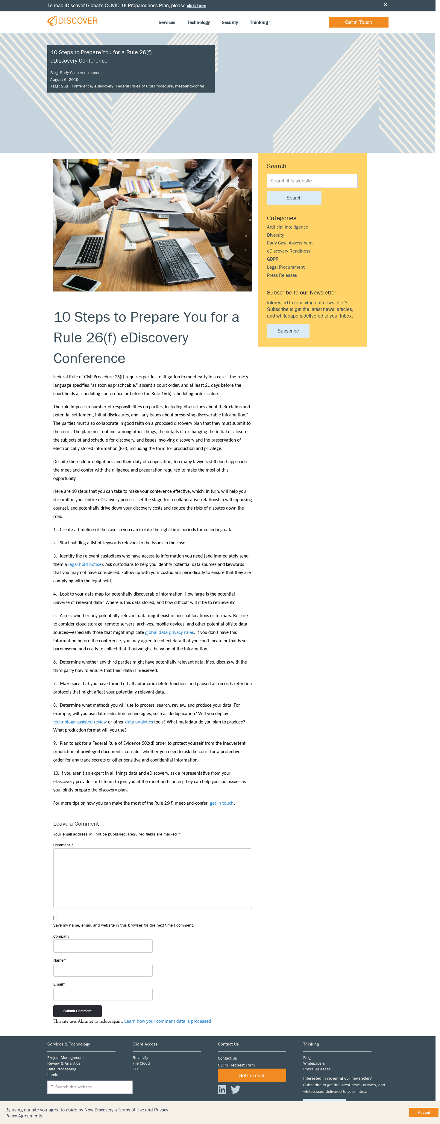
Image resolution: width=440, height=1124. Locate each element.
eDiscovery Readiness (288, 251)
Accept (424, 1113)
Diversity (275, 235)
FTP (136, 1069)
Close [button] (386, 4)
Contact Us (227, 1058)
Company (61, 936)
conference (82, 86)
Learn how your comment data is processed (167, 1021)
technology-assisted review (80, 722)
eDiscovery (103, 86)
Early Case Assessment (81, 72)
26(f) (65, 86)
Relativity (140, 1057)
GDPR (273, 259)
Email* (59, 984)
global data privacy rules (169, 632)
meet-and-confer (189, 86)
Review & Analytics (64, 1063)
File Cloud (141, 1063)
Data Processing (61, 1069)
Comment (63, 844)
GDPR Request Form (236, 1065)
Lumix (52, 1074)
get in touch (222, 803)
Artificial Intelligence (287, 227)
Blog (54, 72)
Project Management (65, 1057)
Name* (59, 960)
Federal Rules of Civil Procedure (144, 86)
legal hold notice (84, 564)
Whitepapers (314, 1063)
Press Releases (282, 275)
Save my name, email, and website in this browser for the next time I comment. (123, 925)
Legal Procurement (286, 267)
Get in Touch (358, 22)
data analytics (139, 722)
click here (196, 5)
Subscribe (288, 330)
